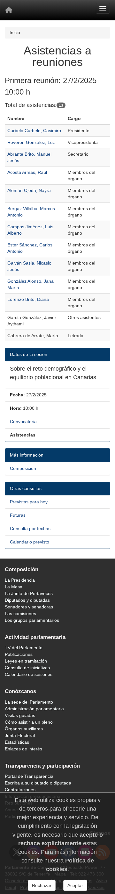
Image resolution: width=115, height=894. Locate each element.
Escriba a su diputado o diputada (38, 782)
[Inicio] (8, 10)
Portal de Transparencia (29, 776)
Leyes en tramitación (26, 660)
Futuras (18, 515)
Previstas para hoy (29, 501)
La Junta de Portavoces (29, 593)
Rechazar (41, 885)
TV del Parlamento (23, 647)
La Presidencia (20, 580)
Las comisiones (20, 613)
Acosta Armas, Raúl (27, 172)
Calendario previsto (29, 541)
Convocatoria (23, 421)
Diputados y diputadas (27, 600)
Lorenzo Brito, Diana (28, 299)
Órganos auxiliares (24, 728)
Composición (23, 468)
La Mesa (13, 586)
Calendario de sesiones (28, 674)
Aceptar (75, 885)
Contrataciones (20, 789)
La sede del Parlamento (29, 702)
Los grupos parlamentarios (32, 620)
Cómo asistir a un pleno (29, 722)
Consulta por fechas (30, 528)
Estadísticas (17, 742)
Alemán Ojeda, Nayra (29, 190)
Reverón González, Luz (31, 142)
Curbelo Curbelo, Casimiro (34, 130)
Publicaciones (19, 654)
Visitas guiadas (20, 715)
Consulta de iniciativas (27, 667)
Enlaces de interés (23, 748)
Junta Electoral (20, 735)
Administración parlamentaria (34, 708)
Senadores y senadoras (29, 606)
